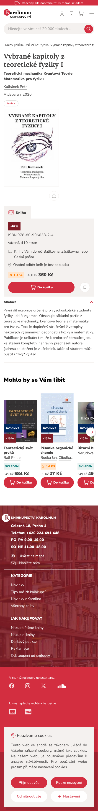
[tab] (17, 212)
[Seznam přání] (71, 13)
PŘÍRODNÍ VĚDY (27, 45)
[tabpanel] (49, 258)
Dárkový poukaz (24, 641)
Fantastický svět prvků (18, 450)
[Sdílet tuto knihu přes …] (54, 196)
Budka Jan (49, 457)
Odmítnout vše (29, 796)
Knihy (9, 45)
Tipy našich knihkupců (28, 592)
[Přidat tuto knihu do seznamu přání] (85, 287)
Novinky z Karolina (26, 598)
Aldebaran (12, 94)
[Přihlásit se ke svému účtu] (62, 13)
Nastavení (71, 796)
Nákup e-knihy (23, 634)
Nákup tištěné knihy (27, 627)
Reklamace (20, 648)
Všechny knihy (22, 605)
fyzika (45, 45)
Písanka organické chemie (57, 450)
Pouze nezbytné (69, 782)
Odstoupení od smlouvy (30, 655)
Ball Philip (12, 457)
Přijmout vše (29, 782)
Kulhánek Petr (15, 86)
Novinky (17, 584)
